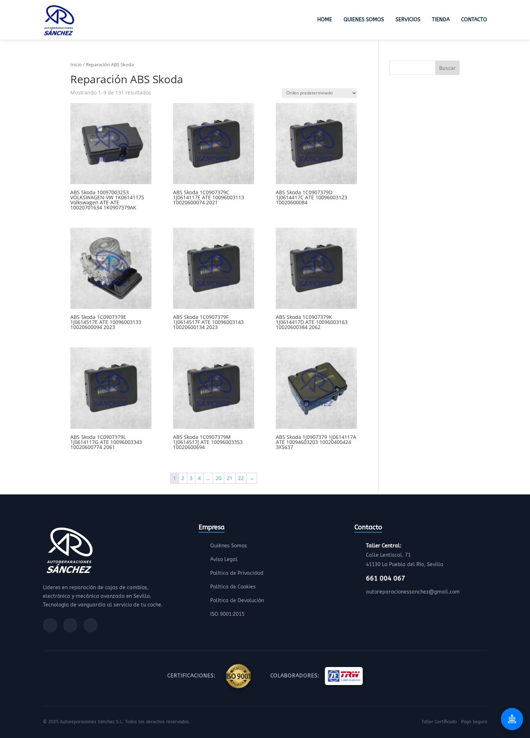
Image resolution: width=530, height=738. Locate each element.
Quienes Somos (364, 20)
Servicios (408, 20)
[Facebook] (50, 625)
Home (324, 20)
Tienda (441, 20)
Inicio (76, 64)
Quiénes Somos (228, 546)
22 (241, 478)
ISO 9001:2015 (227, 614)
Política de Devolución (237, 600)
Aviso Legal (224, 559)
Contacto (474, 20)
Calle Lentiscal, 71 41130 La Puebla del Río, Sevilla (404, 555)
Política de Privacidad (237, 573)
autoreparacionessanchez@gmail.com (413, 592)
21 (230, 478)
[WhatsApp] (90, 625)
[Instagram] (70, 625)
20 (218, 478)
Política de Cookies (233, 587)
